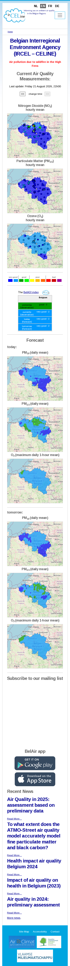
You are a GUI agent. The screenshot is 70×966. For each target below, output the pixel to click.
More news (13, 917)
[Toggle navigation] (60, 15)
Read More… (14, 818)
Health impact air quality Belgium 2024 (34, 863)
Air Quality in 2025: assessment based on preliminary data (31, 805)
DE (57, 6)
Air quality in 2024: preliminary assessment (33, 902)
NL (36, 6)
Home (10, 32)
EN (43, 6)
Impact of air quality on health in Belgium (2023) (33, 883)
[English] (29, 15)
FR (50, 6)
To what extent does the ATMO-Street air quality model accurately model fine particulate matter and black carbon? (33, 835)
